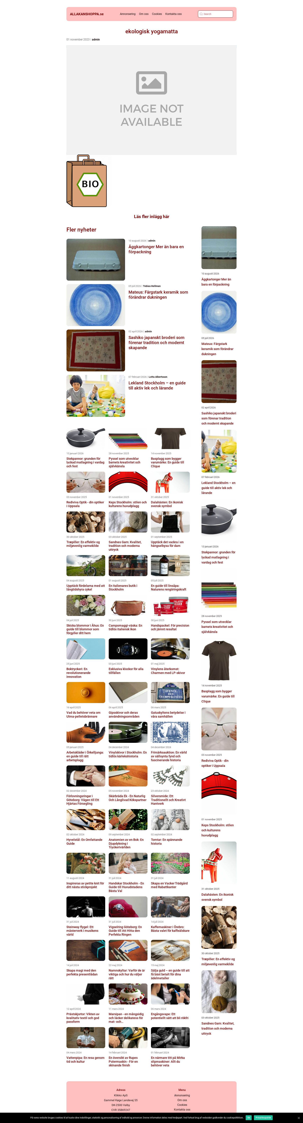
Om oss (144, 14)
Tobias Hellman (152, 286)
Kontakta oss (173, 14)
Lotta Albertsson (158, 376)
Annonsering (128, 14)
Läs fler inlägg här (151, 216)
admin (96, 39)
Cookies (157, 14)
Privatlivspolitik (263, 1118)
